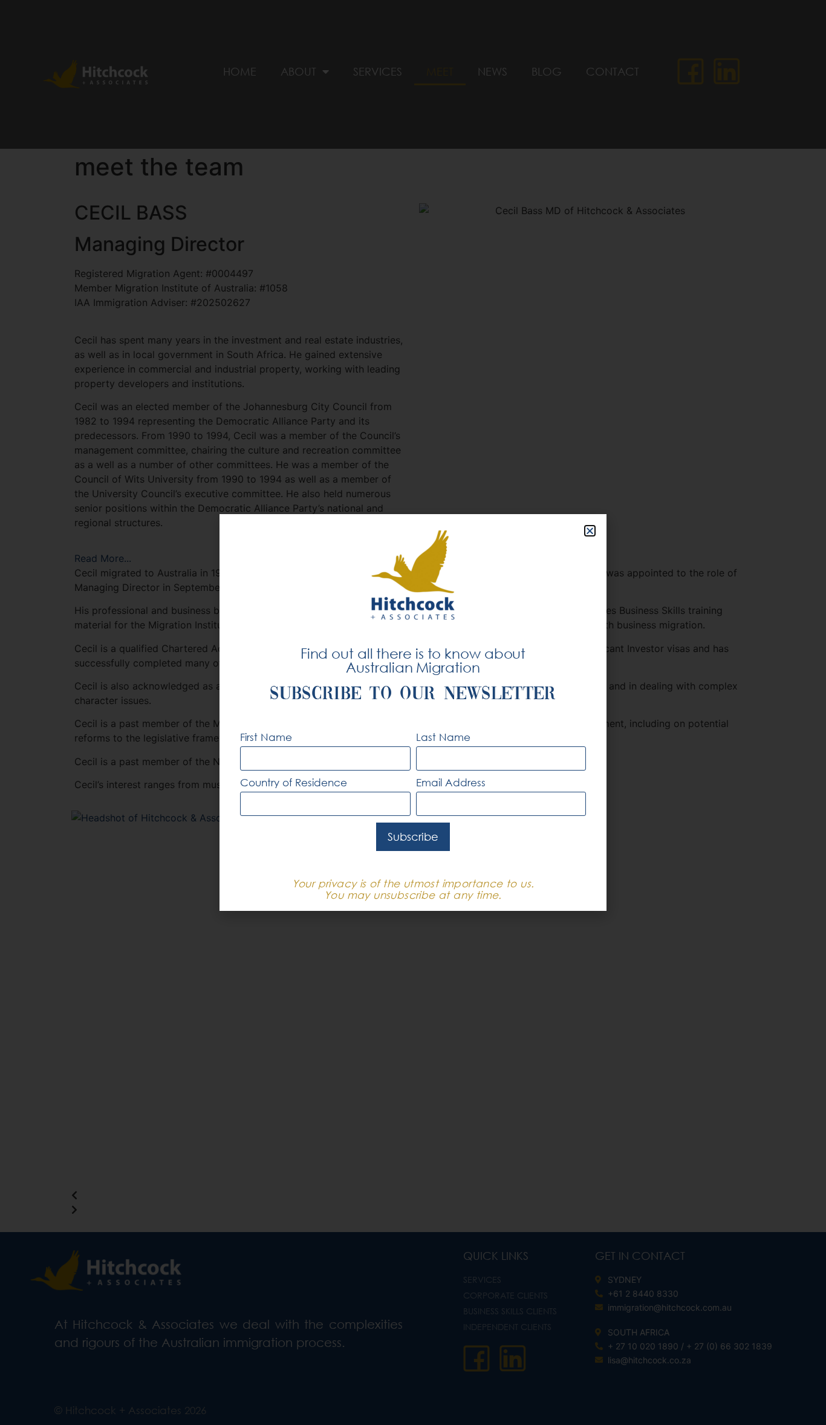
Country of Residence (293, 783)
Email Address (451, 783)
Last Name (443, 737)
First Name (266, 737)
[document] (413, 712)
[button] (589, 530)
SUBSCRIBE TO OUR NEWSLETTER (413, 694)
